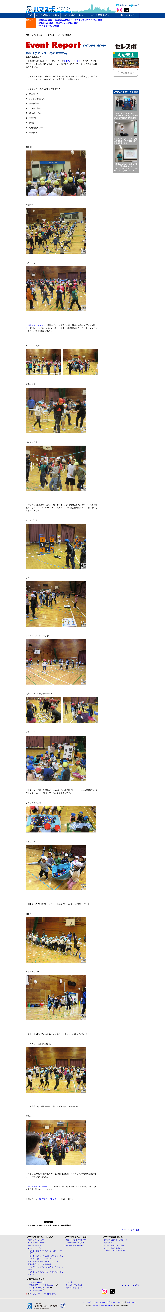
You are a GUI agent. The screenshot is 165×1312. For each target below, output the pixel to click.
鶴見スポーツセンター (73, 61)
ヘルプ (135, 5)
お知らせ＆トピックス (36, 1240)
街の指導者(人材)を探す (75, 1245)
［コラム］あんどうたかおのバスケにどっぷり (45, 1256)
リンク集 (69, 1282)
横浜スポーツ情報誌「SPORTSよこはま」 (44, 1261)
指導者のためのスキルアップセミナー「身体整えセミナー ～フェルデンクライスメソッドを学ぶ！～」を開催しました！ (126, 167)
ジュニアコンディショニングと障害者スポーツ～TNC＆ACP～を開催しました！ (126, 141)
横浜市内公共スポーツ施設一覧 (115, 1240)
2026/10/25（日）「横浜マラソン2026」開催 (58, 23)
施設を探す (108, 1243)
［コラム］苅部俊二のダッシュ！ (40, 1259)
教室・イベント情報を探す (76, 1240)
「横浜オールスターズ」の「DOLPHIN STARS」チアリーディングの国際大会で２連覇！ (126, 116)
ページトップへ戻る (131, 1230)
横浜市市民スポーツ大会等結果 (39, 1264)
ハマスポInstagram (35, 1290)
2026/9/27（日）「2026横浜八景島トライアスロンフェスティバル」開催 (70, 20)
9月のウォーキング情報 (49, 26)
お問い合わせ (124, 5)
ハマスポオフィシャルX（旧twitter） (41, 1285)
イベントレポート (39, 35)
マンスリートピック (35, 1248)
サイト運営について (90, 1302)
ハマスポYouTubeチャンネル (39, 1288)
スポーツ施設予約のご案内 (114, 1245)
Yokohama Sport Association (103, 1305)
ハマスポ (48, 8)
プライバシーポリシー (116, 1302)
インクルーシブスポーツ (37, 1243)
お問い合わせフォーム (74, 1288)
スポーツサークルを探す (75, 1243)
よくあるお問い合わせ (74, 1285)
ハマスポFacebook (35, 1282)
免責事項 (103, 1302)
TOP (30, 15)
